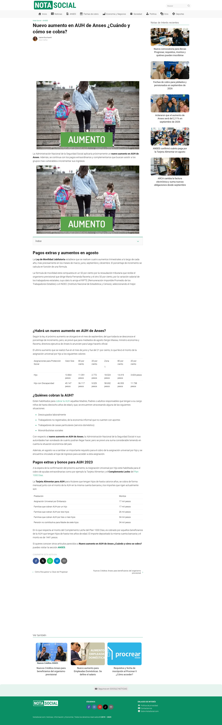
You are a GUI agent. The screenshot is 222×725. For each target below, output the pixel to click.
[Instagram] (94, 707)
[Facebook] (36, 561)
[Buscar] (188, 6)
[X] (43, 561)
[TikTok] (105, 707)
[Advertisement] (88, 61)
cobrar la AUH (63, 401)
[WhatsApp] (50, 561)
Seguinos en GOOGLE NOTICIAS (112, 689)
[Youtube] (99, 707)
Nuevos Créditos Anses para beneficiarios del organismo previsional (117, 572)
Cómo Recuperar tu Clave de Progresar (51, 572)
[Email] (64, 561)
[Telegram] (57, 561)
